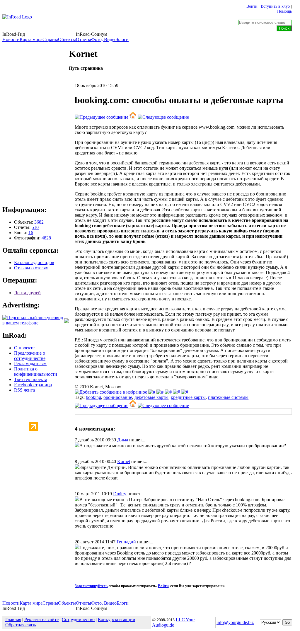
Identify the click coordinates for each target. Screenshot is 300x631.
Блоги (123, 39)
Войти (252, 6)
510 (35, 227)
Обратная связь (20, 624)
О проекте (24, 347)
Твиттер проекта (30, 379)
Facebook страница (33, 384)
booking (93, 397)
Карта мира (31, 39)
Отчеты (83, 39)
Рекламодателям (30, 363)
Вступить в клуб (275, 6)
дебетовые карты (151, 397)
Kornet (123, 461)
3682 (39, 222)
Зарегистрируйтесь (91, 586)
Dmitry (119, 493)
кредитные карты (188, 397)
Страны (50, 39)
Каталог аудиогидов (34, 262)
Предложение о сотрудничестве (29, 356)
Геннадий (126, 541)
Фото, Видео (104, 39)
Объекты (67, 39)
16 (30, 232)
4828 (46, 237)
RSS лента (24, 389)
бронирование (117, 397)
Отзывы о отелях (31, 267)
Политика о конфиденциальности (35, 371)
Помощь (284, 11)
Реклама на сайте (41, 619)
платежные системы (228, 397)
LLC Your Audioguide (173, 622)
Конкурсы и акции (116, 619)
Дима (122, 439)
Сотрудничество (78, 619)
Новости (11, 39)
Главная (13, 619)
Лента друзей (27, 292)
